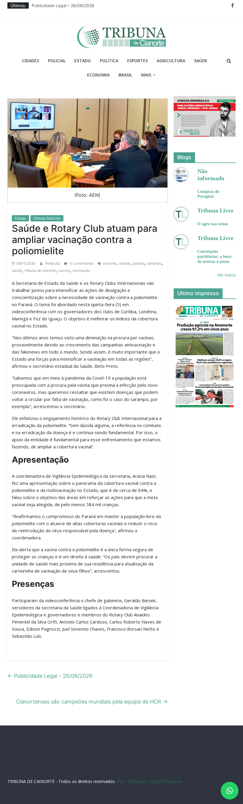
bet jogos (201, 765)
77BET (76, 765)
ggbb (163, 770)
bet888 (185, 765)
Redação (53, 263)
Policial (56, 60)
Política (109, 60)
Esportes (137, 60)
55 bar (115, 770)
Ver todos (226, 274)
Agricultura (171, 60)
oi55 (95, 770)
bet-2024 (218, 765)
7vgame (147, 765)
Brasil (125, 75)
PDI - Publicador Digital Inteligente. (150, 781)
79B (54, 765)
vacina (64, 270)
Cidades (30, 60)
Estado (82, 60)
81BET (101, 765)
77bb (152, 770)
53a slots (178, 770)
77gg (161, 765)
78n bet (139, 770)
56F (46, 765)
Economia (98, 75)
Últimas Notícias (46, 218)
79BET (88, 765)
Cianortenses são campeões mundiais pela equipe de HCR (92, 701)
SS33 (36, 765)
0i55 (126, 770)
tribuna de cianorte (40, 270)
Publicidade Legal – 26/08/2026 (63, 5)
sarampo (154, 263)
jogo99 (133, 765)
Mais (146, 75)
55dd (171, 765)
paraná (139, 263)
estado (124, 263)
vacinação (81, 270)
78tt (121, 765)
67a (86, 770)
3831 (64, 765)
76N (112, 765)
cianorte (109, 263)
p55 (104, 770)
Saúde (200, 60)
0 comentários (81, 263)
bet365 (74, 770)
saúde (17, 270)
